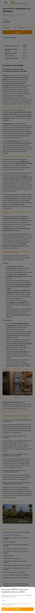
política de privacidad (6, 605)
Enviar (17, 609)
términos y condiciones (24, 604)
